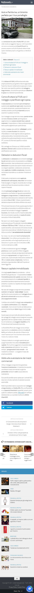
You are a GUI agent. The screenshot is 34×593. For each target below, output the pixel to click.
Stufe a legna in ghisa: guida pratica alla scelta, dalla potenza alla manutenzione (20, 483)
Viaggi (12, 488)
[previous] (1, 454)
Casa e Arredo (14, 478)
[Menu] (31, 2)
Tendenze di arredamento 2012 (19, 548)
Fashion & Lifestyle (15, 498)
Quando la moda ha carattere (19, 567)
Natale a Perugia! (15, 491)
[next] (32, 454)
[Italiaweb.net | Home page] (9, 2)
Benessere (13, 536)
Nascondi (16, 59)
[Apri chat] (29, 588)
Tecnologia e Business (8, 7)
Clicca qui (21, 392)
